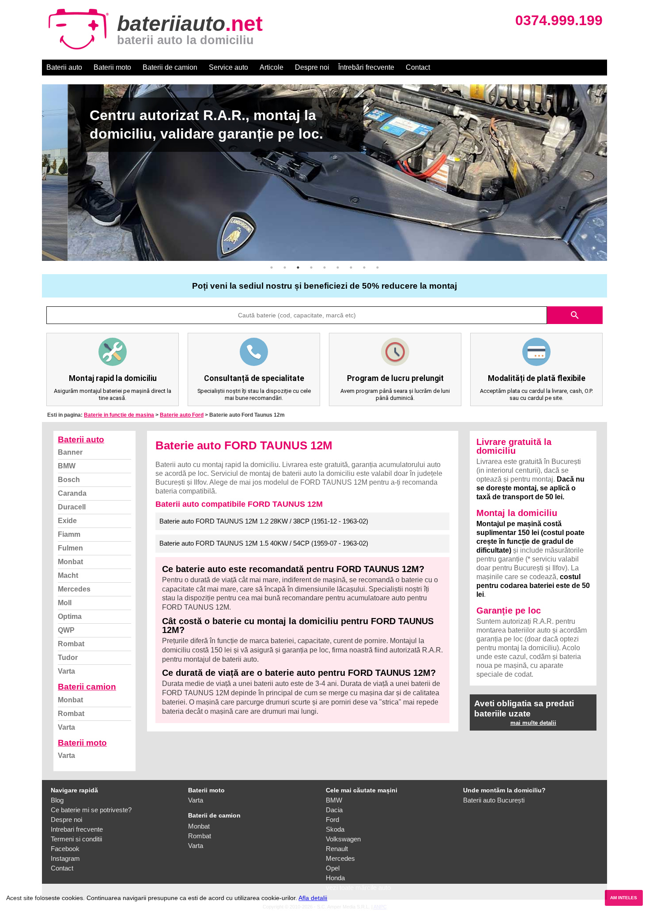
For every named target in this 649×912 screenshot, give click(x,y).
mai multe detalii (533, 723)
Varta (66, 671)
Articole (271, 67)
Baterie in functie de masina (119, 415)
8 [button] (364, 267)
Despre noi (312, 67)
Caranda (72, 493)
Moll (65, 603)
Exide (67, 520)
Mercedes (74, 589)
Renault (337, 848)
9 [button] (377, 267)
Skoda (335, 829)
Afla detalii (312, 897)
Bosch (69, 479)
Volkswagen (343, 839)
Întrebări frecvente (366, 67)
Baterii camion (87, 686)
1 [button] (271, 267)
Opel (333, 868)
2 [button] (284, 267)
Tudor (68, 657)
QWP (66, 630)
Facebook (65, 848)
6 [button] (337, 267)
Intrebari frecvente (77, 829)
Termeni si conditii (76, 839)
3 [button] (298, 267)
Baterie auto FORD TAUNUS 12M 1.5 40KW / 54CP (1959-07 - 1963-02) (263, 543)
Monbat (70, 561)
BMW (66, 466)
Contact (418, 67)
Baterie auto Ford (182, 415)
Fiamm (69, 534)
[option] (324, 172)
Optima (70, 616)
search (575, 315)
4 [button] (311, 267)
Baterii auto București (493, 800)
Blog (57, 800)
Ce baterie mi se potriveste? (91, 810)
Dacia (334, 810)
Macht (68, 575)
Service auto (228, 67)
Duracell (72, 507)
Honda (335, 878)
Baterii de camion (170, 67)
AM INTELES (623, 897)
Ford (332, 819)
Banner (70, 452)
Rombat (71, 644)
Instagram (65, 858)
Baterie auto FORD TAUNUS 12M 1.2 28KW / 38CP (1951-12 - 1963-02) (263, 521)
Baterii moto (112, 67)
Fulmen (70, 548)
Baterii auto (64, 67)
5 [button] (324, 267)
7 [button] (351, 267)
